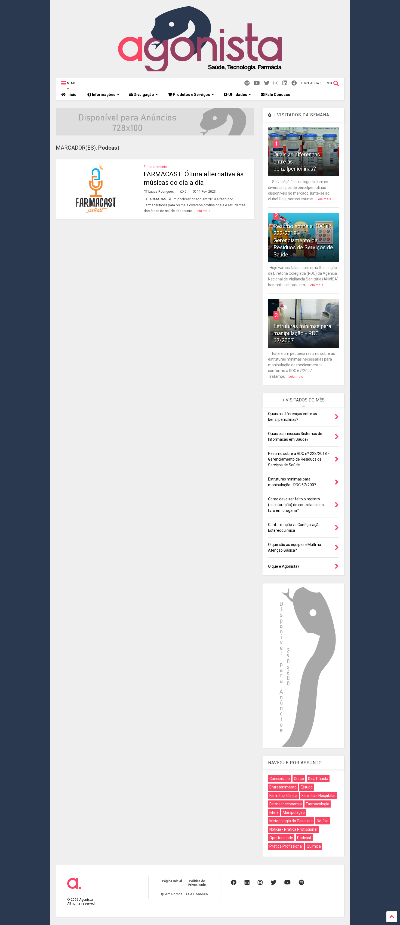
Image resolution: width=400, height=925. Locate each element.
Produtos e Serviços (191, 94)
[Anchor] (247, 83)
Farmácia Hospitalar (318, 795)
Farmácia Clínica (283, 795)
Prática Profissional (286, 846)
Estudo (307, 787)
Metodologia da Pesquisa (291, 821)
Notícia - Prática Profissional (293, 829)
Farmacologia (317, 804)
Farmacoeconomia (285, 804)
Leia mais (203, 211)
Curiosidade (279, 778)
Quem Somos (172, 894)
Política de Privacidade (197, 883)
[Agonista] (200, 71)
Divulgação (143, 94)
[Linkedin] (284, 83)
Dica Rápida (318, 778)
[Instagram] (275, 83)
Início (71, 94)
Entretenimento (155, 167)
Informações (103, 94)
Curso (299, 778)
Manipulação (294, 812)
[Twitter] (266, 83)
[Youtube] (257, 83)
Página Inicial (172, 881)
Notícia (322, 821)
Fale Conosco (277, 94)
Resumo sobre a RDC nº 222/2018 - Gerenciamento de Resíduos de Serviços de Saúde (303, 240)
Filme (274, 812)
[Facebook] (294, 83)
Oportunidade (281, 838)
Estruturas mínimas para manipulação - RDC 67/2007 (302, 333)
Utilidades (237, 94)
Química (314, 846)
